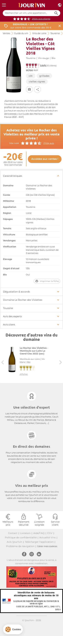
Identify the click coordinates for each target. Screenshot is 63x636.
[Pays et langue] (59, 5)
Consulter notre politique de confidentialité (22, 622)
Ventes (6, 33)
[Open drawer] (4, 5)
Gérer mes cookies (47, 546)
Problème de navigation (20, 546)
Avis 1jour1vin (14, 541)
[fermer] (59, 26)
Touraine (55, 33)
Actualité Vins (47, 537)
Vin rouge (43, 58)
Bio (53, 58)
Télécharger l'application (39, 541)
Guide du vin (21, 33)
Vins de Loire (39, 33)
